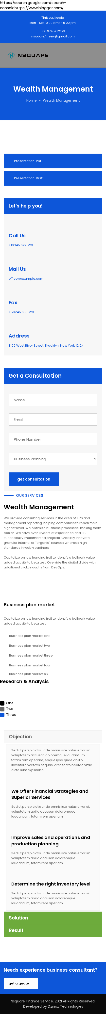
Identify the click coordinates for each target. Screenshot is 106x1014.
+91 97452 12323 (53, 31)
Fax (13, 302)
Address (19, 335)
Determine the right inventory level (50, 884)
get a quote (19, 983)
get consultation (33, 479)
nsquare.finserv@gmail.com (53, 36)
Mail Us (17, 269)
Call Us (17, 235)
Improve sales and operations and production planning (50, 840)
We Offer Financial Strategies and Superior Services (49, 794)
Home (31, 100)
